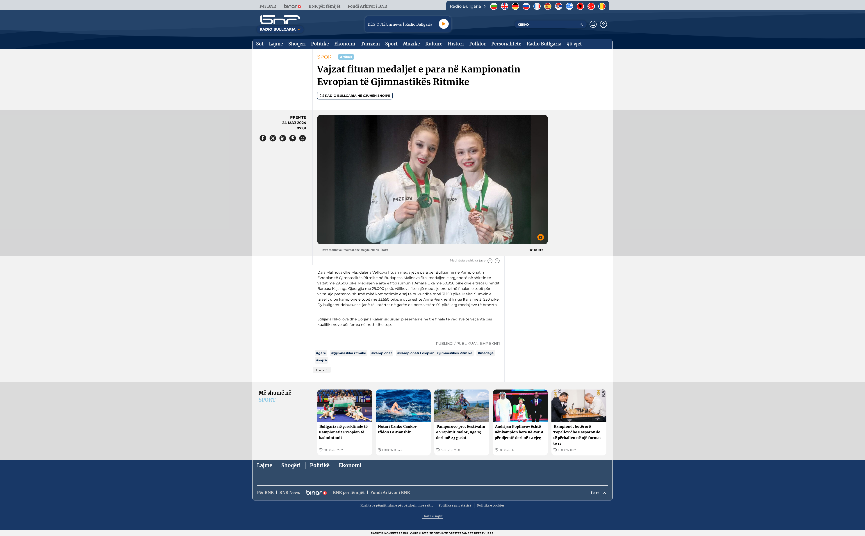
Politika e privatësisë (455, 505)
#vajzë (321, 360)
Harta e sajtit (432, 516)
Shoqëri (291, 465)
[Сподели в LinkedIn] (282, 138)
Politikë (320, 465)
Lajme (264, 465)
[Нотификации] (593, 24)
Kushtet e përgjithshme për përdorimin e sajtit (396, 505)
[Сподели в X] (272, 138)
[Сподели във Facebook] (262, 138)
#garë (321, 353)
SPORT (326, 57)
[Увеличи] (490, 260)
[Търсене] (581, 24)
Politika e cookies (491, 505)
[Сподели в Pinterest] (292, 138)
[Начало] (280, 19)
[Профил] (603, 24)
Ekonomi (350, 465)
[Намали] (497, 260)
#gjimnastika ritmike (348, 353)
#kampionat (381, 353)
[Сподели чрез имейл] (302, 138)
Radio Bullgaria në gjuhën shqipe (357, 96)
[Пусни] (444, 24)
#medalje (486, 353)
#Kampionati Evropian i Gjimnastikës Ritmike (434, 353)
